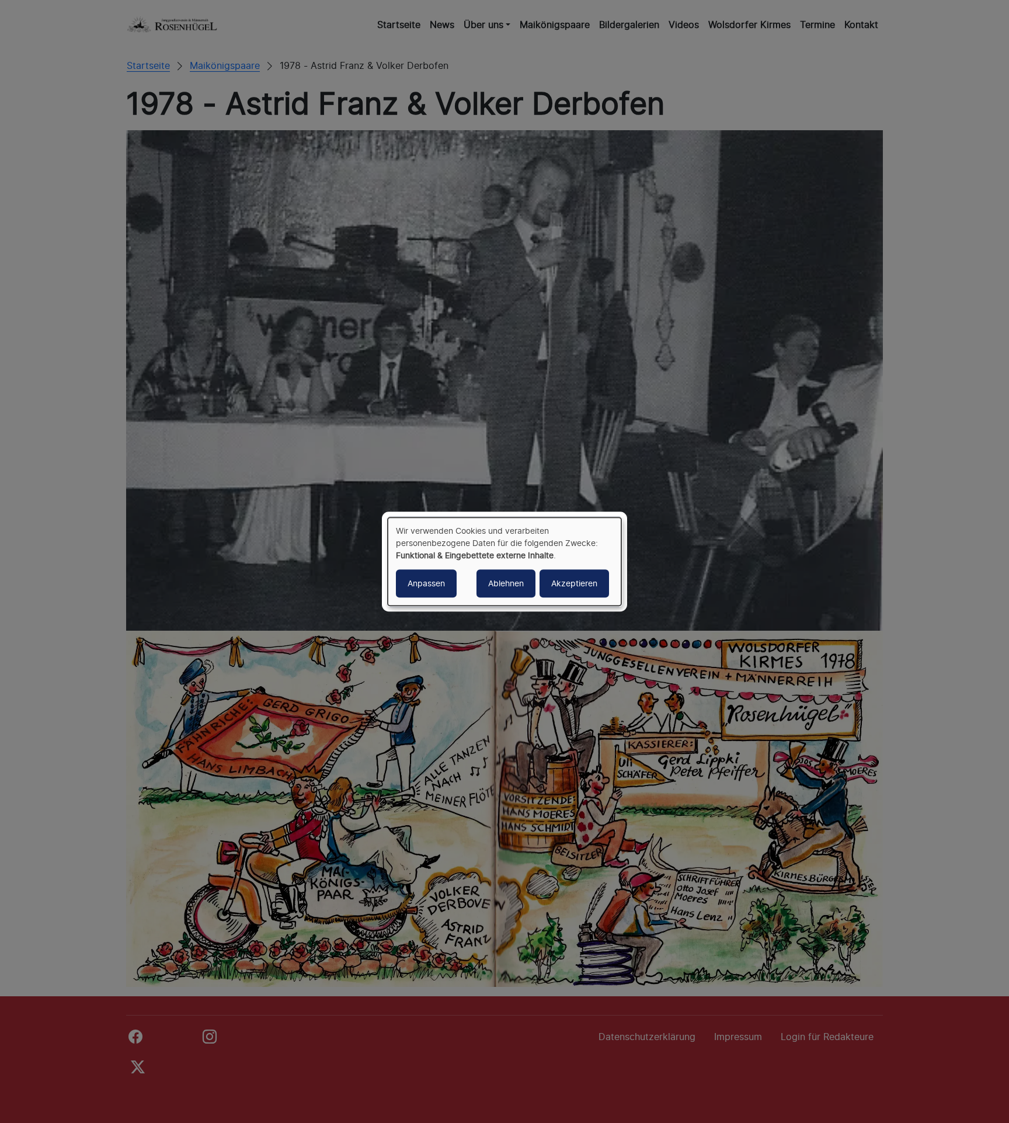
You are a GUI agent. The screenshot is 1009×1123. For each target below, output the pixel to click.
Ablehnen (506, 583)
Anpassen (426, 583)
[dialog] (504, 561)
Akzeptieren (574, 583)
